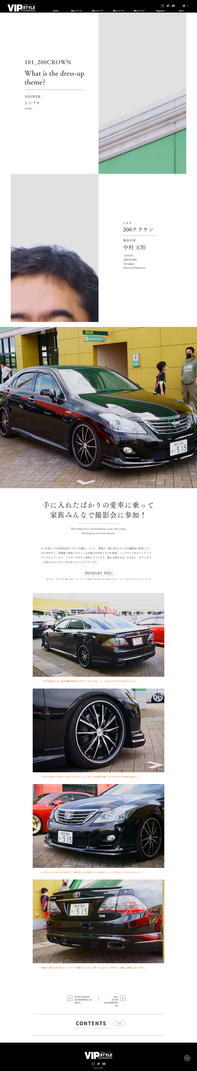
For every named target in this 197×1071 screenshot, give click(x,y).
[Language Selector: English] (185, 6)
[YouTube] (173, 6)
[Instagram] (163, 6)
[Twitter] (168, 6)
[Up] (187, 1058)
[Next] (69, 998)
